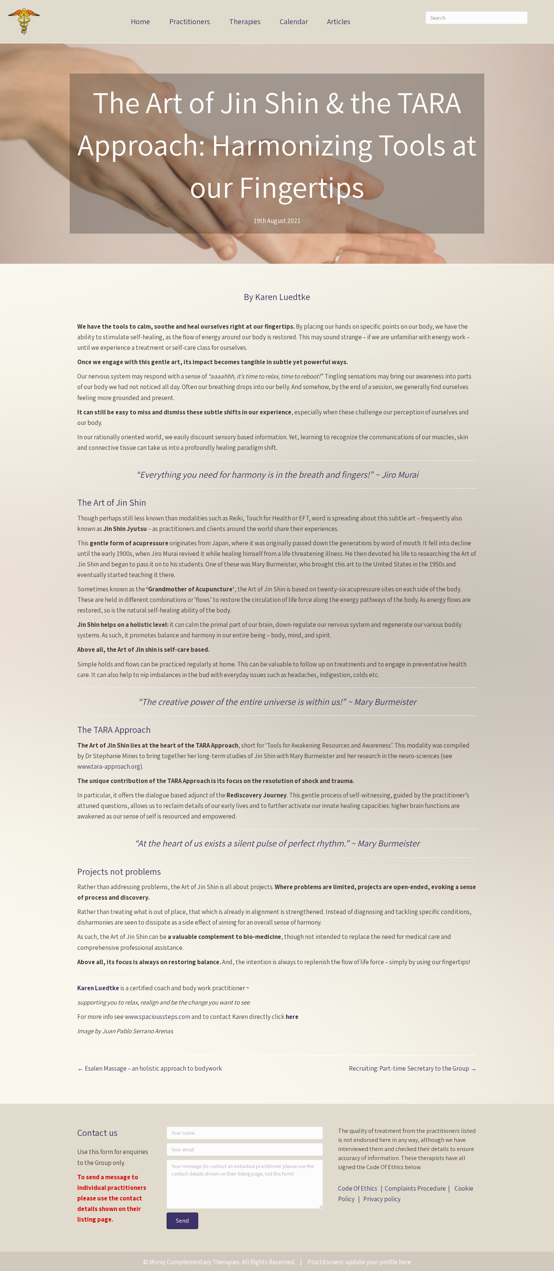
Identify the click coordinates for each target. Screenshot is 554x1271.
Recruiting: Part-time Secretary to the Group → (413, 1068)
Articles (338, 21)
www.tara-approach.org (108, 766)
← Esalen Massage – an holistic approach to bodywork (149, 1068)
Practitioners (189, 21)
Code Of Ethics (357, 1188)
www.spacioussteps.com (157, 1016)
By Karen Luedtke (277, 297)
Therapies (244, 21)
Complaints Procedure (415, 1188)
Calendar (294, 21)
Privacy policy (382, 1199)
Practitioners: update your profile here (359, 1262)
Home (140, 21)
